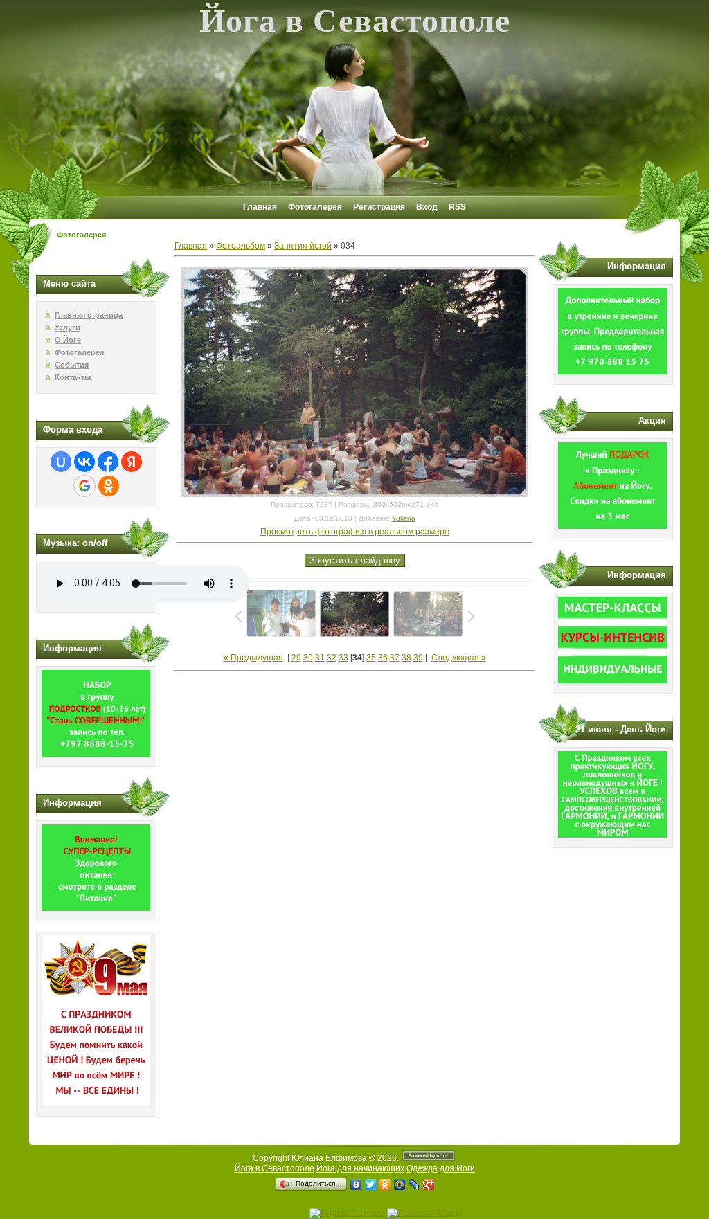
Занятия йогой (303, 246)
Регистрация (379, 207)
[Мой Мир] (400, 1184)
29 (296, 657)
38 (406, 657)
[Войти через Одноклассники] (108, 486)
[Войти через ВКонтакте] (84, 461)
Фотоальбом (240, 246)
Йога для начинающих (360, 1168)
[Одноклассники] (385, 1184)
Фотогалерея (315, 207)
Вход (427, 207)
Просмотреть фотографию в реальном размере (354, 531)
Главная (260, 207)
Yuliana (403, 518)
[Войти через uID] (61, 461)
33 (343, 657)
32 (331, 657)
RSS (457, 207)
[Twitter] (371, 1184)
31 (320, 657)
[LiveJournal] (414, 1184)
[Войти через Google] (84, 486)
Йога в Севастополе (274, 1168)
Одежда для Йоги (440, 1168)
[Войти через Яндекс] (131, 461)
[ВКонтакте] (356, 1184)
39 (418, 657)
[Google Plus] (429, 1184)
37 (395, 657)
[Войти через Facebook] (108, 461)
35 (371, 657)
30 (308, 657)
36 (383, 657)
